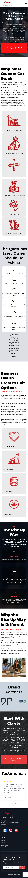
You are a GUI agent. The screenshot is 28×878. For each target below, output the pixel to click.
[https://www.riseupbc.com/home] (7, 3)
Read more (6, 792)
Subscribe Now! (22, 867)
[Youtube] (16, 830)
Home (3, 840)
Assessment (4, 845)
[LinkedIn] (5, 830)
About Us (4, 842)
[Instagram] (10, 830)
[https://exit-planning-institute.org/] (20, 701)
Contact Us (4, 846)
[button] (26, 3)
